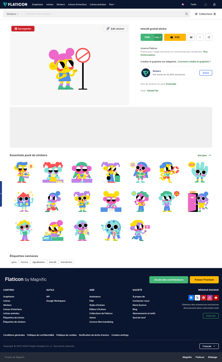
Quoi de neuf (139, 317)
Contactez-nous (141, 300)
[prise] (198, 172)
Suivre (92, 317)
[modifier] (111, 201)
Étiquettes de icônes (13, 317)
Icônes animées (98, 4)
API (48, 296)
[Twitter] (197, 297)
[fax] (53, 230)
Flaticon (200, 357)
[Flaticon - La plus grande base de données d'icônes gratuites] (15, 4)
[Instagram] (210, 297)
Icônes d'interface (77, 4)
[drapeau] (140, 230)
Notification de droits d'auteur (94, 335)
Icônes (49, 4)
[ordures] (111, 172)
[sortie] (198, 201)
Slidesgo (212, 357)
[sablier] (53, 201)
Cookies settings (120, 335)
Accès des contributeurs (168, 279)
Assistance (95, 296)
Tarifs (193, 4)
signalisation (38, 262)
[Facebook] (191, 297)
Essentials (171, 84)
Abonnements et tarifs (144, 313)
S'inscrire (210, 315)
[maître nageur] (169, 172)
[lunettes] (24, 230)
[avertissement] (169, 201)
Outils (50, 290)
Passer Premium (204, 279)
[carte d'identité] (82, 201)
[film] (111, 230)
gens (14, 262)
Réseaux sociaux (208, 290)
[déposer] (82, 230)
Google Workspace (55, 300)
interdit (52, 262)
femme (24, 262)
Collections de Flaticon (101, 313)
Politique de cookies (66, 335)
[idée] (140, 201)
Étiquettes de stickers (14, 321)
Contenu (8, 290)
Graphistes (37, 4)
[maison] (24, 201)
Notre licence (139, 305)
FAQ (91, 300)
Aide (91, 290)
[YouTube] (216, 297)
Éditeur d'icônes (97, 309)
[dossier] (53, 172)
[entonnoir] (82, 172)
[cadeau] (140, 172)
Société (137, 290)
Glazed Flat (152, 90)
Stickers (61, 4)
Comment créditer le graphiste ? (194, 61)
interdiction (66, 262)
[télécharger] (24, 172)
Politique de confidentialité (40, 335)
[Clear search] (179, 14)
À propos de (139, 296)
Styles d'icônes (97, 305)
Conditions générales (14, 335)
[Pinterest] (203, 297)
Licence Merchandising (101, 321)
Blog (135, 309)
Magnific (187, 357)
